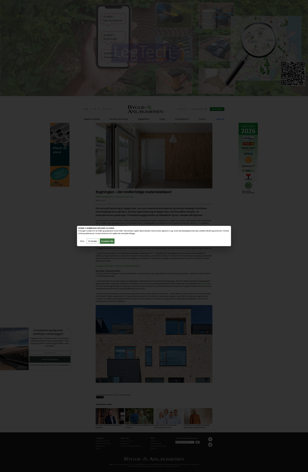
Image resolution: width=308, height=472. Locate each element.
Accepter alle (107, 241)
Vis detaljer (92, 241)
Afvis (82, 241)
